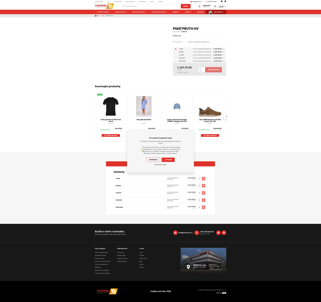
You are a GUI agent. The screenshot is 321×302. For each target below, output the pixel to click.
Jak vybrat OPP (99, 1)
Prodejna (141, 255)
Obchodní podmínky (100, 255)
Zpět (98, 15)
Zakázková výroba (122, 258)
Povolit (169, 160)
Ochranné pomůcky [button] (158, 12)
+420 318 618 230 (212, 1)
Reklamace (98, 267)
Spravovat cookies (160, 164)
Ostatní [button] (187, 12)
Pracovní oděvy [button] (103, 12)
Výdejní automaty (122, 261)
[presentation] (226, 116)
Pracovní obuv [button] (120, 12)
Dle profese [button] (218, 12)
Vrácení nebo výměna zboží (102, 261)
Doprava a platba (99, 258)
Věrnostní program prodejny (102, 273)
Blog (140, 261)
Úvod (102, 15)
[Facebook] (222, 1)
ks (200, 68)
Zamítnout (153, 160)
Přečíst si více (177, 35)
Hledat (185, 6)
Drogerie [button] (175, 12)
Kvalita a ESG (118, 1)
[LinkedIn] (225, 1)
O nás (108, 1)
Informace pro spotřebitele (102, 270)
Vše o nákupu (142, 1)
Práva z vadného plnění (101, 264)
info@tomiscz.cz (197, 1)
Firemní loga (120, 252)
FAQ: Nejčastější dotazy (101, 252)
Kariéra (152, 1)
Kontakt (160, 1)
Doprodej (200, 12)
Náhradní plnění (130, 1)
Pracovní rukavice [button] (138, 12)
